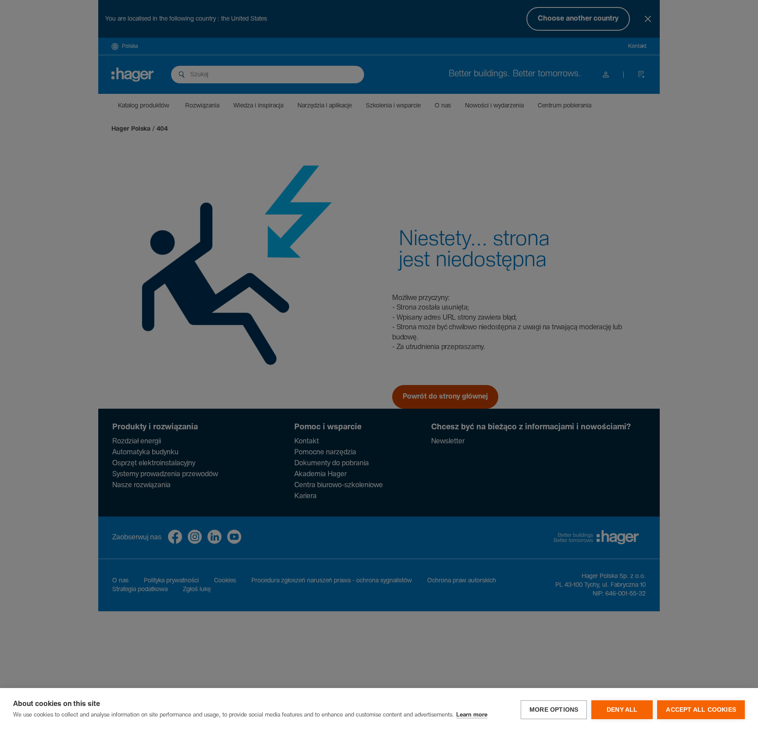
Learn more (471, 715)
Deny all (622, 709)
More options (553, 709)
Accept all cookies (701, 709)
